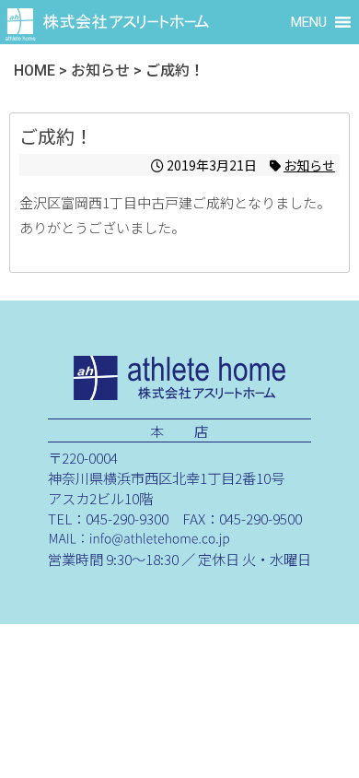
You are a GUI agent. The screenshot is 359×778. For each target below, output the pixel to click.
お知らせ (309, 165)
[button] (309, 22)
